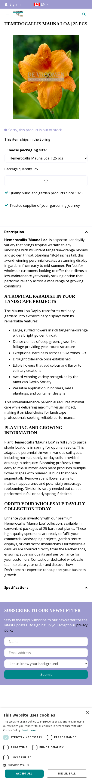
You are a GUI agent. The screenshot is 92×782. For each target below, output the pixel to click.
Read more (29, 730)
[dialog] (46, 745)
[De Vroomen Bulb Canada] (18, 14)
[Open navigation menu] (7, 14)
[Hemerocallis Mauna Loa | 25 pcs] (46, 77)
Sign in (15, 4)
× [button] (87, 712)
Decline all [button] (67, 773)
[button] (46, 765)
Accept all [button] (24, 773)
